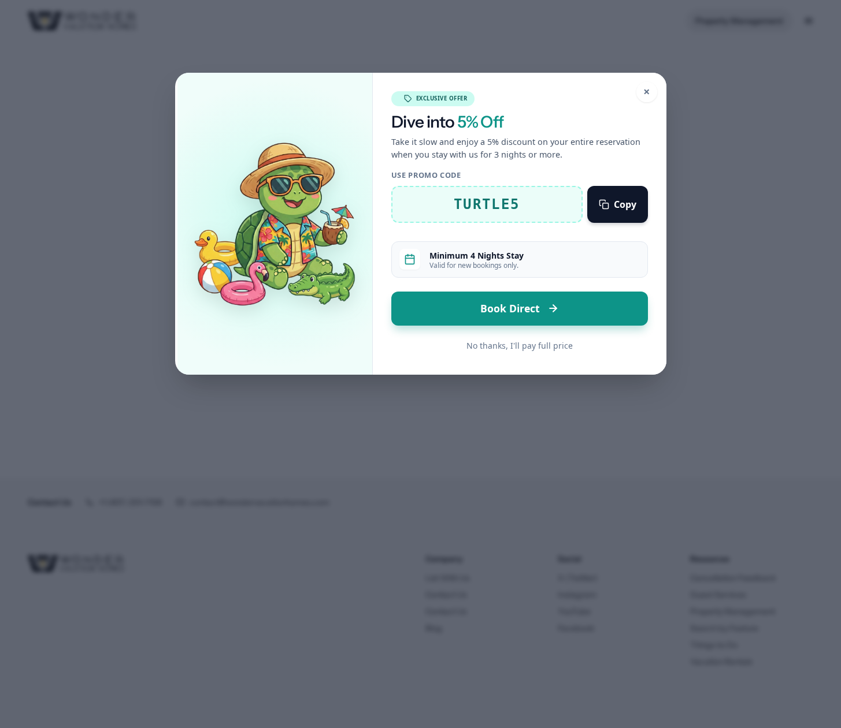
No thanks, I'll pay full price (519, 345)
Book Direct (511, 308)
